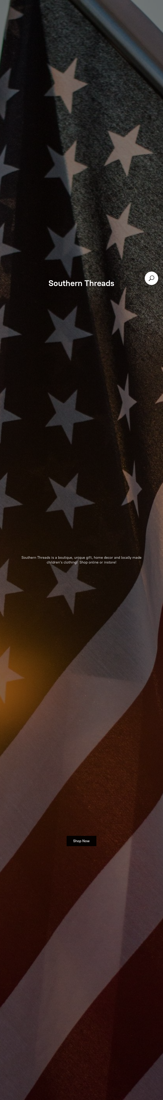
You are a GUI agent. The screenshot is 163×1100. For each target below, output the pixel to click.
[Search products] (151, 278)
